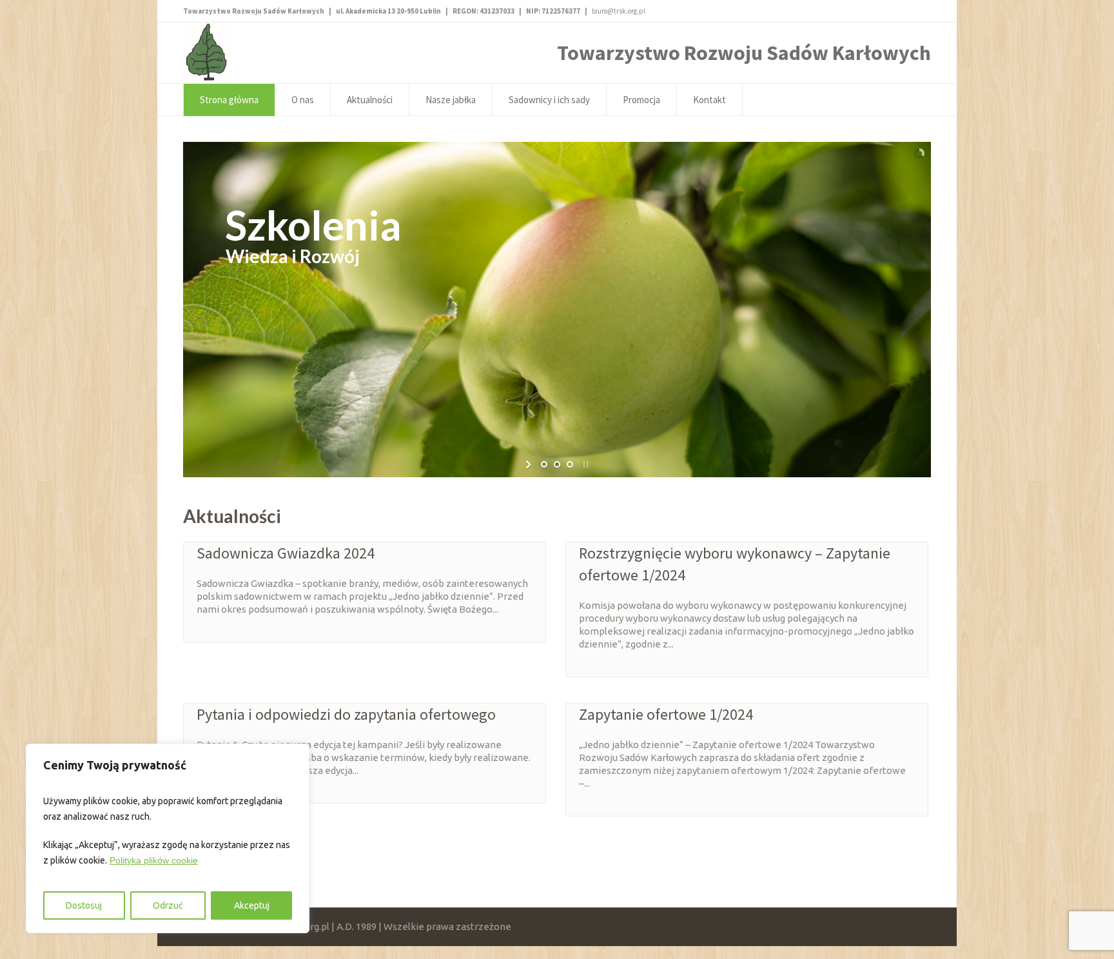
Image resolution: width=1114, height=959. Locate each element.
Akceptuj (251, 905)
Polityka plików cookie (154, 860)
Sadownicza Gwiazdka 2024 (286, 553)
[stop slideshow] (584, 464)
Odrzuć (168, 905)
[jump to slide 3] (569, 464)
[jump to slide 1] (544, 464)
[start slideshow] (530, 464)
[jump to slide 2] (557, 464)
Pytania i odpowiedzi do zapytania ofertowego (346, 714)
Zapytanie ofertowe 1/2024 (666, 714)
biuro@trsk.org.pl (618, 10)
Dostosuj (84, 905)
